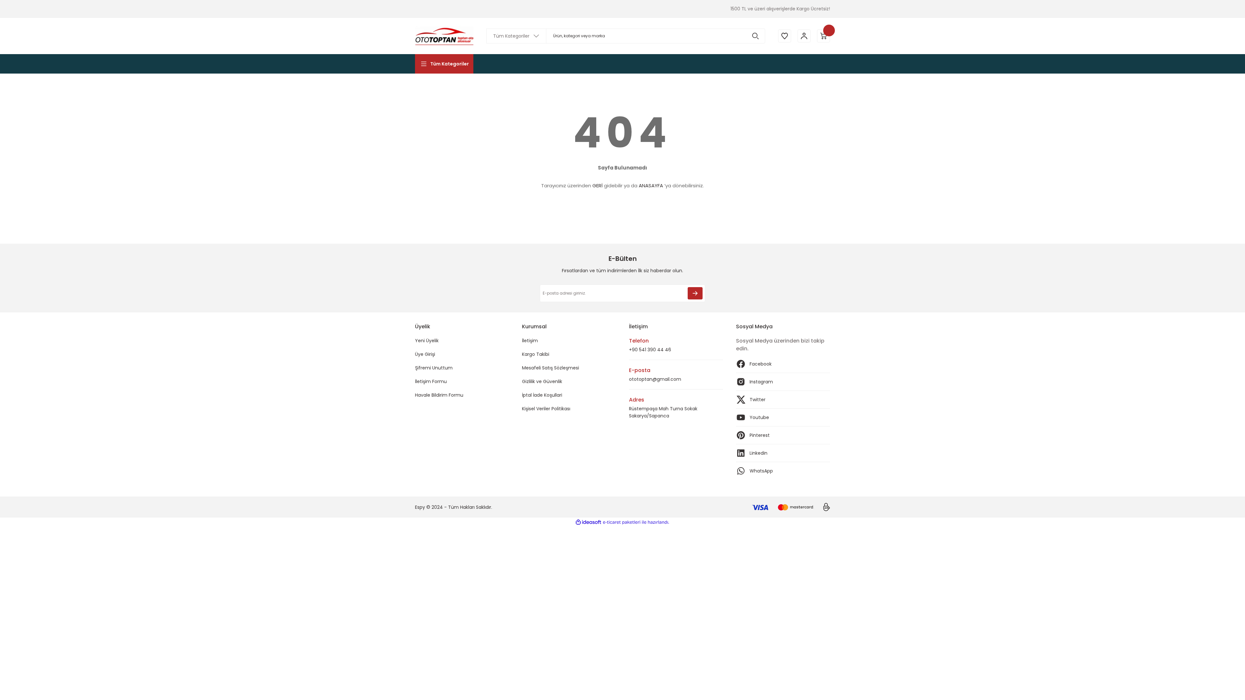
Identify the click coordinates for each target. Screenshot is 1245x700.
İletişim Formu (431, 381)
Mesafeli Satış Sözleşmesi (550, 368)
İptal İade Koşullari (542, 395)
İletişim (530, 340)
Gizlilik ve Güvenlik (542, 381)
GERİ (597, 185)
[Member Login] (804, 35)
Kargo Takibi (535, 354)
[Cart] (823, 35)
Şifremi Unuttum (434, 368)
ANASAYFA (651, 185)
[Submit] (695, 293)
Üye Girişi (425, 354)
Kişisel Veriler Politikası (546, 408)
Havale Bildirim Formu (439, 395)
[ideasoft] (588, 522)
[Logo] (444, 36)
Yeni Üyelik (427, 340)
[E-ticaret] (622, 522)
